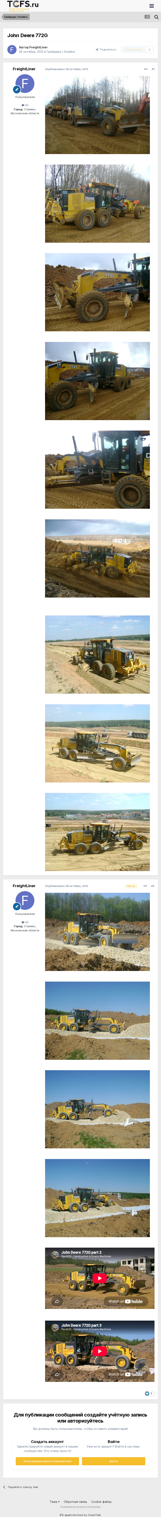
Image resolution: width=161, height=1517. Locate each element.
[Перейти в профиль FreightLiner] (12, 49)
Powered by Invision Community (80, 1506)
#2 (153, 886)
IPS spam (66, 1515)
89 (26, 105)
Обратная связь (75, 1501)
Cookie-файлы (101, 1501)
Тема (54, 1501)
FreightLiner (38, 47)
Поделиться (107, 49)
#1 (153, 69)
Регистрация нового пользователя (47, 1461)
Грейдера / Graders (61, 51)
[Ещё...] (146, 69)
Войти (113, 1461)
